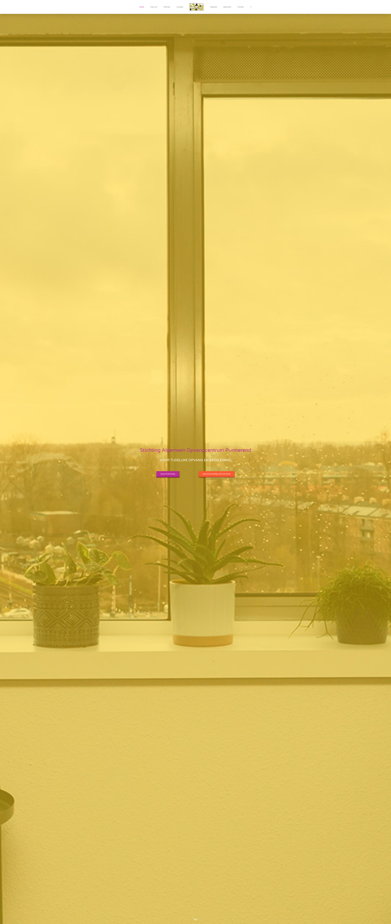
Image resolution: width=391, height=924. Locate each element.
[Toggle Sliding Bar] (234, 7)
